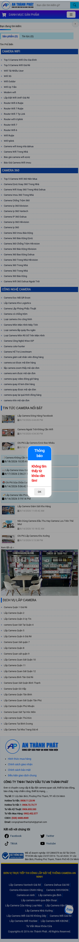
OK (39, 491)
